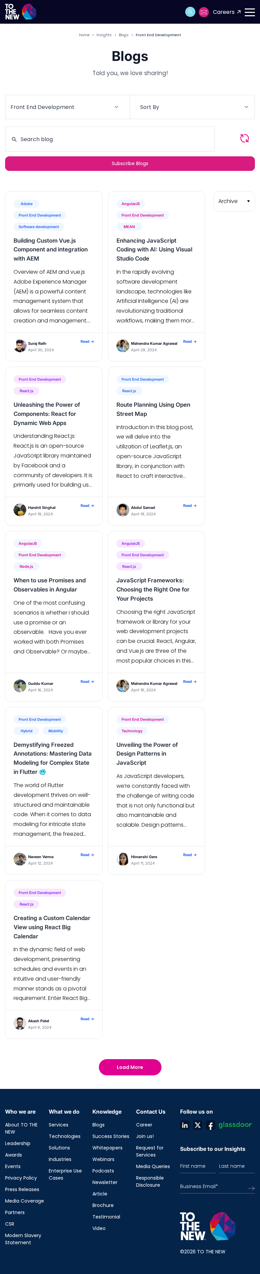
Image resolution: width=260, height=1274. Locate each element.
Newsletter (104, 1182)
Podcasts (103, 1170)
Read (87, 341)
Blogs (124, 35)
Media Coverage (24, 1201)
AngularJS (131, 203)
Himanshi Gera (144, 856)
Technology (132, 731)
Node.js (26, 566)
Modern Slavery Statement (23, 1239)
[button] (190, 12)
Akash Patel (38, 1021)
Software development (39, 226)
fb (210, 1125)
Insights (104, 35)
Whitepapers (107, 1147)
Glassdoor (235, 1125)
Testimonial (106, 1216)
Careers (224, 12)
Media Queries (153, 1166)
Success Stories (110, 1136)
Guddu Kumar (40, 683)
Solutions (59, 1147)
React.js (27, 390)
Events (13, 1166)
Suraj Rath (37, 343)
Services (58, 1124)
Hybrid (26, 731)
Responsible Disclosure (150, 1181)
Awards (13, 1155)
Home (84, 35)
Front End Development (40, 215)
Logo (23, 11)
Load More (130, 1067)
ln (185, 1125)
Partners (15, 1212)
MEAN (129, 226)
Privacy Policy (21, 1178)
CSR (9, 1224)
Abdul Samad (143, 507)
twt (197, 1125)
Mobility (55, 731)
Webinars (103, 1159)
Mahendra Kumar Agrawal (154, 343)
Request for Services (150, 1151)
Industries (60, 1159)
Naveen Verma (40, 856)
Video (99, 1228)
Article (99, 1193)
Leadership (17, 1143)
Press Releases (22, 1189)
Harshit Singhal (42, 507)
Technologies (65, 1136)
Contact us (204, 12)
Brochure (103, 1205)
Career (144, 1124)
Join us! (145, 1136)
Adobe (26, 203)
